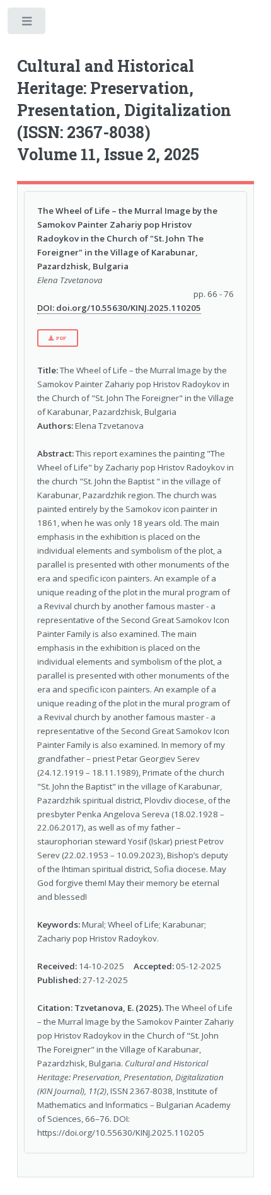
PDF (61, 338)
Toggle (27, 23)
